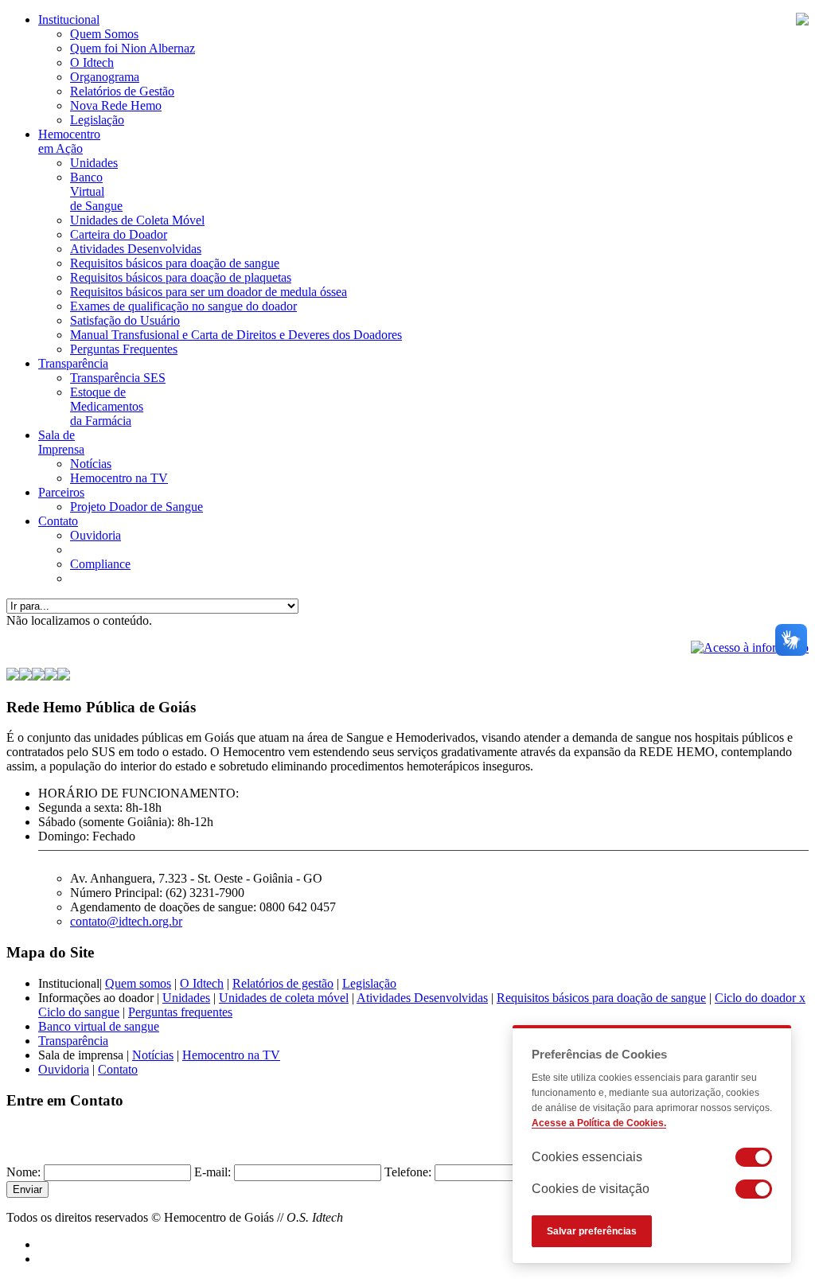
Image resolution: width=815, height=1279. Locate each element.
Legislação (97, 120)
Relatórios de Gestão (122, 91)
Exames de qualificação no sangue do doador (183, 306)
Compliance (100, 564)
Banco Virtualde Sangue (96, 191)
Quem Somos (104, 34)
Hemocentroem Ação (69, 141)
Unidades (94, 163)
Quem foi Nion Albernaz (132, 48)
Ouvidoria (95, 535)
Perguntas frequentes (180, 1012)
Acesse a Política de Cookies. (599, 1123)
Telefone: (407, 1172)
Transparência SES (118, 377)
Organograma (104, 77)
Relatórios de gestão (282, 983)
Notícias (90, 463)
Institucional (68, 19)
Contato (58, 521)
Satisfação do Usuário (125, 320)
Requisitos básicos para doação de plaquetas (180, 277)
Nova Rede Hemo (116, 105)
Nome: (23, 1172)
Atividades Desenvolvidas (135, 248)
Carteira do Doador (118, 234)
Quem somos (138, 983)
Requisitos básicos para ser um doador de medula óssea (208, 291)
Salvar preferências (592, 1231)
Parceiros (61, 492)
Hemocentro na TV (119, 478)
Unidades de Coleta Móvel (137, 220)
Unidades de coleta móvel (284, 997)
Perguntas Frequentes (123, 349)
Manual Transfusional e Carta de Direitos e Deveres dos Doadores (236, 334)
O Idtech (92, 62)
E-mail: (212, 1172)
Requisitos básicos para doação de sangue (174, 263)
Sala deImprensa (61, 442)
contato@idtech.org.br (126, 921)
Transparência (73, 363)
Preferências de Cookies (599, 1054)
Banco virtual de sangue (98, 1026)
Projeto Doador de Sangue (136, 506)
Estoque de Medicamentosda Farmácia (106, 406)
